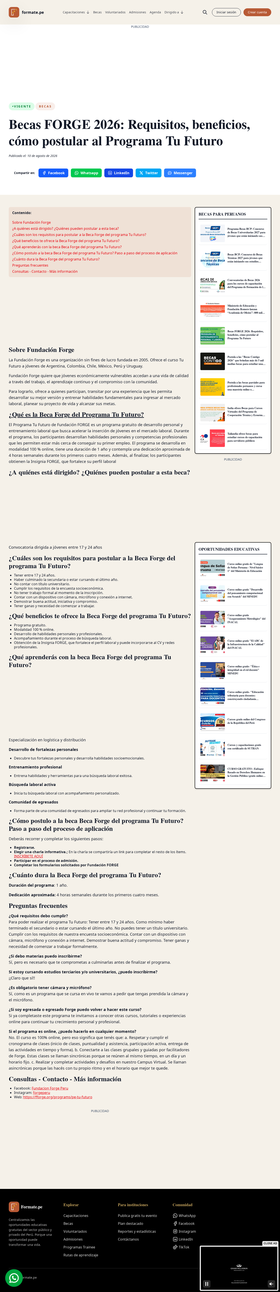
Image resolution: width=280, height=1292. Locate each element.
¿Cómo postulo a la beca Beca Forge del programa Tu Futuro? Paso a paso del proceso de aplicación (94, 253)
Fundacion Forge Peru (50, 1088)
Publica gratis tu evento (137, 1215)
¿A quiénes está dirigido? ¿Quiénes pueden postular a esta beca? (65, 228)
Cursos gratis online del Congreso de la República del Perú (246, 721)
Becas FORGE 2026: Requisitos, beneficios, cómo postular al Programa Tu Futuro (246, 334)
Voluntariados (115, 12)
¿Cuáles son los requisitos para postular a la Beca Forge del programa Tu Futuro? (79, 234)
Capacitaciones (74, 12)
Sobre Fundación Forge (31, 222)
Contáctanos (128, 1239)
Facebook (187, 1223)
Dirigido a (171, 12)
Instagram (187, 1231)
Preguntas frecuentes (30, 265)
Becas (97, 12)
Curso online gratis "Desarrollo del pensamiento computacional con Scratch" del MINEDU (245, 593)
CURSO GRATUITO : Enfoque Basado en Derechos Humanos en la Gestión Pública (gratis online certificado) (246, 774)
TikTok (184, 1247)
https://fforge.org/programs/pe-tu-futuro (57, 1097)
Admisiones (137, 12)
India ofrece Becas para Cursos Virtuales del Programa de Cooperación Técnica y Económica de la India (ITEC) (247, 413)
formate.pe (33, 12)
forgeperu (41, 1092)
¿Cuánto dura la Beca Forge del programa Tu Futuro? (56, 259)
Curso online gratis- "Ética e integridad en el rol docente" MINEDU (243, 669)
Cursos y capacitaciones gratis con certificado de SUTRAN (244, 746)
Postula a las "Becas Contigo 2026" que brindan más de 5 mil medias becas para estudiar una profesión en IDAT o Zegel (246, 362)
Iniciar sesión (226, 12)
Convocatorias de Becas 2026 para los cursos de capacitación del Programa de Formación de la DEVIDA (246, 285)
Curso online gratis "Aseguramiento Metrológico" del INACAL (246, 618)
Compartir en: (24, 173)
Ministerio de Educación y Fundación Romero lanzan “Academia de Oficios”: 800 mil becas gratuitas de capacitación (245, 311)
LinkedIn (186, 1239)
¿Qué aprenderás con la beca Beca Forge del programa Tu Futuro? (67, 246)
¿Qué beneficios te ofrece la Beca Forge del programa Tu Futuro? (65, 240)
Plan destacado (130, 1223)
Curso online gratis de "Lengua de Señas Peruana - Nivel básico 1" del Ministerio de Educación (245, 567)
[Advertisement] (140, 59)
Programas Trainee (79, 1247)
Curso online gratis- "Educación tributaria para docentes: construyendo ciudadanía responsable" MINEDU (246, 697)
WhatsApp (187, 1215)
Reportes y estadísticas (137, 1231)
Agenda (155, 12)
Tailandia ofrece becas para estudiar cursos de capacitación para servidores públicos (245, 437)
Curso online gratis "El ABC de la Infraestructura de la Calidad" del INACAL (246, 644)
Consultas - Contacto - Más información (45, 271)
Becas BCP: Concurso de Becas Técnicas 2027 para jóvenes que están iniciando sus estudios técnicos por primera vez (245, 260)
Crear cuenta (257, 12)
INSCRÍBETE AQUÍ (28, 856)
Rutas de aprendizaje (80, 1255)
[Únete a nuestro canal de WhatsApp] (14, 1278)
